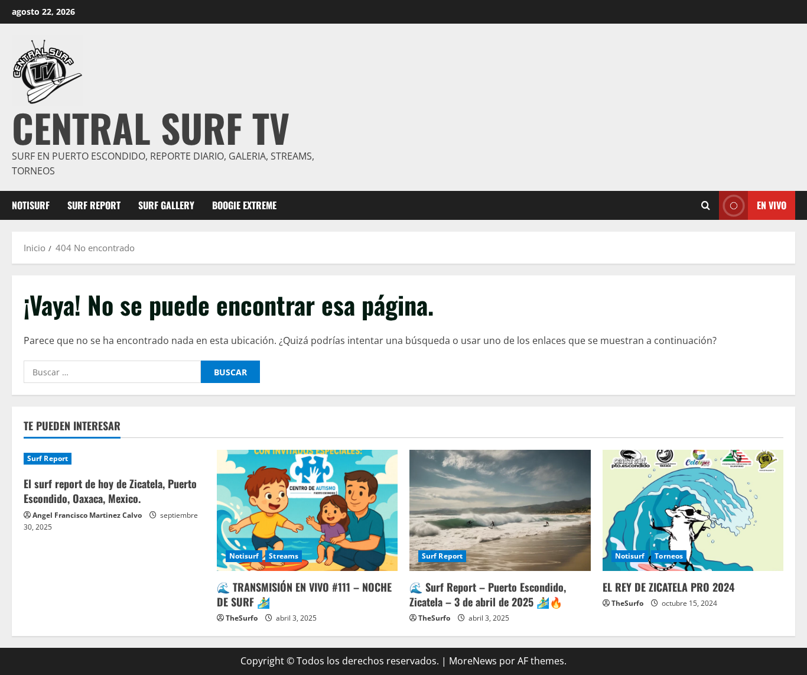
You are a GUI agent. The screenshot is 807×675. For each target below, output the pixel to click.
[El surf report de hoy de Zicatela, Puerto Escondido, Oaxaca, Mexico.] (114, 459)
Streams (283, 556)
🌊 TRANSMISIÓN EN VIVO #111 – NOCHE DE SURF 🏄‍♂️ (304, 594)
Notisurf (31, 205)
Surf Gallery (166, 205)
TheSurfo (242, 618)
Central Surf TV (150, 127)
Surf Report (94, 205)
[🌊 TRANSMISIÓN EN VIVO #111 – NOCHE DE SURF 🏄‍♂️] (307, 510)
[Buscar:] (112, 372)
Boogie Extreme (244, 205)
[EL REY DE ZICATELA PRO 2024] (693, 510)
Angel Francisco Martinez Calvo (87, 515)
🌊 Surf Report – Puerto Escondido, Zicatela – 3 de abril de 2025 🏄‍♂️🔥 (487, 594)
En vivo (771, 204)
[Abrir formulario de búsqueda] (705, 205)
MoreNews (473, 660)
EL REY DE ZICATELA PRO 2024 (668, 587)
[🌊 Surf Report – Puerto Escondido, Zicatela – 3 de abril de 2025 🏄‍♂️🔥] (500, 510)
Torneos (669, 556)
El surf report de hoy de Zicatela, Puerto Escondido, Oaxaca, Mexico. (110, 491)
